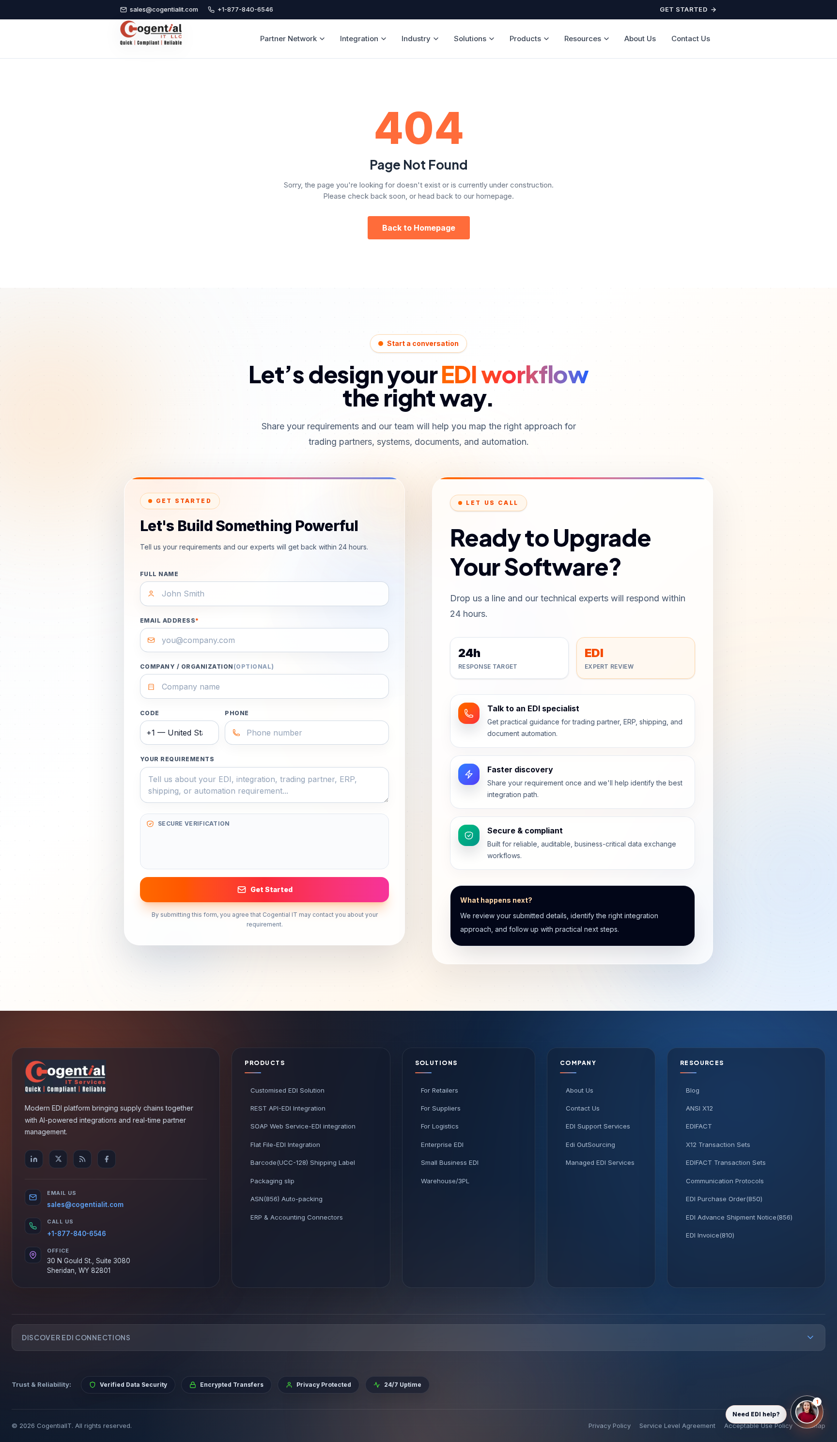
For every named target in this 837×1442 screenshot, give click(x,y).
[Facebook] (106, 1159)
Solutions (470, 38)
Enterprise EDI (442, 1144)
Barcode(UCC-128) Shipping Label (302, 1162)
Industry (416, 38)
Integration (359, 38)
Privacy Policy (610, 1425)
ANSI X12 (699, 1108)
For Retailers (439, 1090)
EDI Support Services (598, 1126)
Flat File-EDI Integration (285, 1144)
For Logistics (440, 1126)
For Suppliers (441, 1108)
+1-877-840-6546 (76, 1234)
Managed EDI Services (600, 1162)
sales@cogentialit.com (85, 1204)
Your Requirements (177, 759)
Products (525, 38)
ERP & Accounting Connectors (296, 1217)
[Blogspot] (82, 1159)
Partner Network (288, 38)
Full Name (159, 574)
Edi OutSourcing (590, 1144)
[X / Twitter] (58, 1159)
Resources (582, 38)
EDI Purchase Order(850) (724, 1199)
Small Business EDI (450, 1162)
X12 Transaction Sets (718, 1144)
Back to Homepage (418, 228)
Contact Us (690, 38)
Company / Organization (207, 666)
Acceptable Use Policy (758, 1425)
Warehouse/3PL (445, 1181)
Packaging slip (272, 1181)
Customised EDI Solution (287, 1090)
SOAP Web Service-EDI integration (303, 1126)
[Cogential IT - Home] (150, 38)
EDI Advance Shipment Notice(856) (739, 1217)
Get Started (683, 9)
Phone (236, 713)
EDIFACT (699, 1126)
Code (149, 713)
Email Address (169, 620)
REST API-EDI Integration (288, 1108)
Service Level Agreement (677, 1425)
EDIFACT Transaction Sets (726, 1162)
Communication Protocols (725, 1181)
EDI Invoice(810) (710, 1235)
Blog (692, 1090)
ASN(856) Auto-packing (286, 1199)
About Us (640, 38)
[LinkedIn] (34, 1159)
